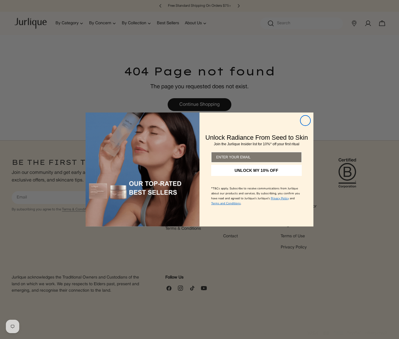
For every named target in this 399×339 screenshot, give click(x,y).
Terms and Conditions (226, 203)
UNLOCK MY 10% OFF (256, 170)
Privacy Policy (280, 198)
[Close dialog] (305, 120)
